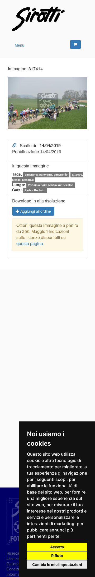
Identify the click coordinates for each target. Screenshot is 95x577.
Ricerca (13, 553)
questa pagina (29, 243)
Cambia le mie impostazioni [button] (57, 564)
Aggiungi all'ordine (35, 211)
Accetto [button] (57, 547)
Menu (19, 45)
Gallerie (13, 563)
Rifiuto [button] (57, 555)
